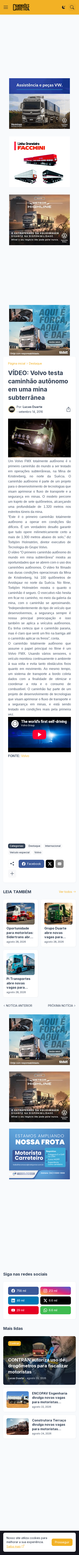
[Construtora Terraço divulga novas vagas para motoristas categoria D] (17, 1426)
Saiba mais (13, 1546)
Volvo (25, 756)
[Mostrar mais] (12, 873)
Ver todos (65, 891)
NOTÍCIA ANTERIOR (19, 1005)
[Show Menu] (6, 7)
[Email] (60, 864)
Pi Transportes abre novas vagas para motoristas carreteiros (18, 983)
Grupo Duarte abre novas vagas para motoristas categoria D (55, 932)
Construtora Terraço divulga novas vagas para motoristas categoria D (49, 1424)
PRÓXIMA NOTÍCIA (60, 1005)
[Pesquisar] (72, 7)
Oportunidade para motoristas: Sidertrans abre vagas (19, 932)
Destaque (35, 363)
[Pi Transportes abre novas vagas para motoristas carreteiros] (20, 964)
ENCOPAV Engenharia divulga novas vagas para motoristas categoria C (49, 1397)
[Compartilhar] (67, 409)
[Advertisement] (39, 46)
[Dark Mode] (63, 7)
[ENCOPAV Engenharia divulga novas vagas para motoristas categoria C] (17, 1399)
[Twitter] (50, 864)
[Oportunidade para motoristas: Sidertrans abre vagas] (20, 914)
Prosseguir (62, 1542)
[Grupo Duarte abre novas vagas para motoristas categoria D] (58, 914)
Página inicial (16, 363)
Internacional (53, 845)
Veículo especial (20, 852)
